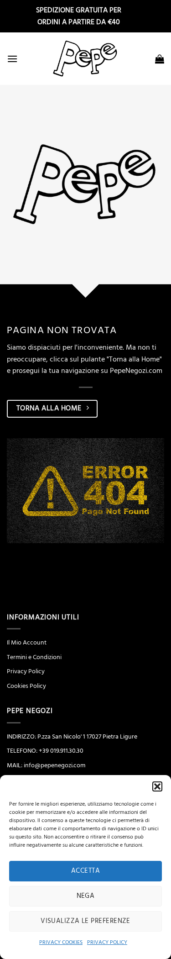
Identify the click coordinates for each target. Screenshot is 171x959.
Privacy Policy (26, 671)
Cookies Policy (26, 686)
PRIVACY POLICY (107, 942)
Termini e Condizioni (34, 657)
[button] (157, 786)
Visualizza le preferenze (85, 921)
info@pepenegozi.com (54, 765)
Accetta (85, 870)
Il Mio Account (27, 642)
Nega (86, 896)
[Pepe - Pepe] (86, 58)
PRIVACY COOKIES (61, 942)
